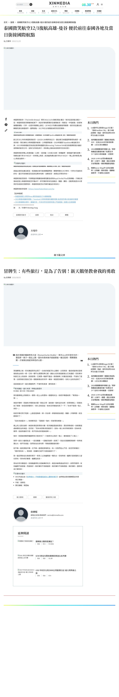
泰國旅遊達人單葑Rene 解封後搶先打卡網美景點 (33, 196)
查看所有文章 (36, 234)
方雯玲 (8, 41)
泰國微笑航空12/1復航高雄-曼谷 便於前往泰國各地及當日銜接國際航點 (46, 22)
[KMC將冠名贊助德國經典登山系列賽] (26, 560)
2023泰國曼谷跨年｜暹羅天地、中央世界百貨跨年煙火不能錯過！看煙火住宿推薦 (45, 202)
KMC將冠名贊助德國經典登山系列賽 (51, 555)
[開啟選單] (101, 4)
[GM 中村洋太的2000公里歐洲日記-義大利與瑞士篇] (26, 575)
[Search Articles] (30, 4)
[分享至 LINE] (6, 124)
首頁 (5, 22)
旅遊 (12, 22)
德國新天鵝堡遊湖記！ (45, 541)
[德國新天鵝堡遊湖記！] (26, 546)
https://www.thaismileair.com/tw (41, 189)
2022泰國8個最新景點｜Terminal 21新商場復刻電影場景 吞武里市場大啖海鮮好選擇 (46, 199)
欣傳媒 (8, 277)
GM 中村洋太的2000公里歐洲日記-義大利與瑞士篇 (56, 571)
